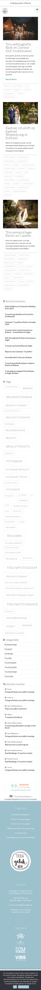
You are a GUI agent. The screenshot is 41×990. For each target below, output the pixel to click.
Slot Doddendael (9, 93)
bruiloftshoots (17, 86)
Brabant (28, 388)
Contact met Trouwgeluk (20, 824)
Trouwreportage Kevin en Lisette (19, 234)
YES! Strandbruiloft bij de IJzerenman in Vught (20, 339)
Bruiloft (7, 86)
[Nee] (38, 980)
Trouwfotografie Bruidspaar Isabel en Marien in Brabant (19, 364)
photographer (19, 176)
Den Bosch (9, 453)
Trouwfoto (27, 558)
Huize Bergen (22, 495)
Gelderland (27, 89)
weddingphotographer (19, 191)
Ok (15, 987)
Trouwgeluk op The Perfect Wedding (20, 838)
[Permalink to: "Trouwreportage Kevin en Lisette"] (20, 214)
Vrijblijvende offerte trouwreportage (20, 828)
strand (21, 522)
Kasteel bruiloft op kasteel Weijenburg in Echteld (20, 133)
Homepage (9, 654)
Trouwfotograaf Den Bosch (19, 588)
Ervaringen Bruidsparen (20, 815)
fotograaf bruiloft (28, 165)
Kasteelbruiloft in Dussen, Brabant (18, 358)
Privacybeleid (23, 987)
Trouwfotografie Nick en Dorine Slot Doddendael (19, 47)
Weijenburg (7, 195)
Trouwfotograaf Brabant (16, 583)
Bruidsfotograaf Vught (12, 410)
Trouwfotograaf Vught (20, 595)
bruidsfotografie (9, 161)
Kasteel (18, 172)
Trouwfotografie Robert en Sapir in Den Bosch (20, 727)
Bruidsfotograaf (23, 157)
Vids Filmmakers (20, 960)
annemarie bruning (10, 255)
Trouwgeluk (9, 611)
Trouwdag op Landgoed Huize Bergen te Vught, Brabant (19, 372)
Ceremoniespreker (9, 266)
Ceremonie (20, 262)
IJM (32, 495)
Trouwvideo (9, 676)
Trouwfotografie (11, 667)
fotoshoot (9, 496)
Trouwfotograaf (28, 183)
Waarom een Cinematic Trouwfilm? (18, 352)
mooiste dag (8, 176)
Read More (11, 79)
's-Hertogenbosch (11, 387)
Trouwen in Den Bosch (12, 547)
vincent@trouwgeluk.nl (23, 905)
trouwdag (10, 527)
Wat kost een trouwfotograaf (16, 745)
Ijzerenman (23, 500)
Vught (10, 626)
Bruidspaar (9, 424)
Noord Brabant (13, 517)
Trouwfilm (8, 658)
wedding (6, 191)
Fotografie (17, 89)
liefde (26, 172)
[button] (37, 9)
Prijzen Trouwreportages (20, 819)
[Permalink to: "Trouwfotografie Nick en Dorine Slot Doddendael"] (20, 28)
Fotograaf (7, 89)
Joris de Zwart (8, 172)
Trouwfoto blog (20, 833)
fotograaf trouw (9, 168)
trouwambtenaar (23, 180)
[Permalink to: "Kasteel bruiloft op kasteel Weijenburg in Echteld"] (20, 113)
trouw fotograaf (9, 180)
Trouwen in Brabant (13, 543)
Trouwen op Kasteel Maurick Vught (18, 346)
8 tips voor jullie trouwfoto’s (16, 709)
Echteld (6, 165)
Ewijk (27, 86)
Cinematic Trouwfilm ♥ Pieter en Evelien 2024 (20, 323)
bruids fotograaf (9, 157)
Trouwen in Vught (13, 553)
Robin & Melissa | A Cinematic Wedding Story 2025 (20, 308)
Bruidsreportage (23, 161)
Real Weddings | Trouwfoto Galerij (18, 753)
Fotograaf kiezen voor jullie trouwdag (19, 692)
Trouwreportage (23, 187)
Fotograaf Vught (11, 483)
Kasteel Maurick (20, 506)
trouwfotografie (9, 97)
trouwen (20, 93)
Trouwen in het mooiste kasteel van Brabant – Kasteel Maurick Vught (18, 331)
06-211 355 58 (25, 910)
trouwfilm (16, 183)
